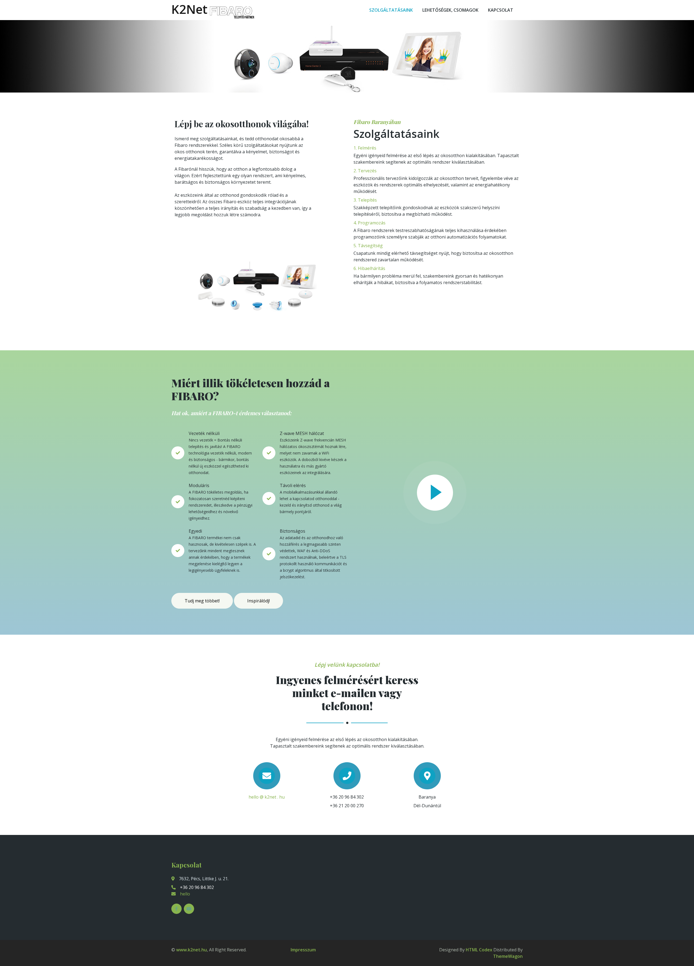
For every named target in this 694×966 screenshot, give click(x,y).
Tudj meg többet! (202, 601)
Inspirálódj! (258, 601)
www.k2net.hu (191, 950)
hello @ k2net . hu (267, 797)
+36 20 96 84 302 (197, 887)
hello (185, 894)
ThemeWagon (508, 956)
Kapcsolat (500, 10)
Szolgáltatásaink (391, 10)
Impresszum (303, 950)
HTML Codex (479, 950)
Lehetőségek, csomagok (450, 10)
